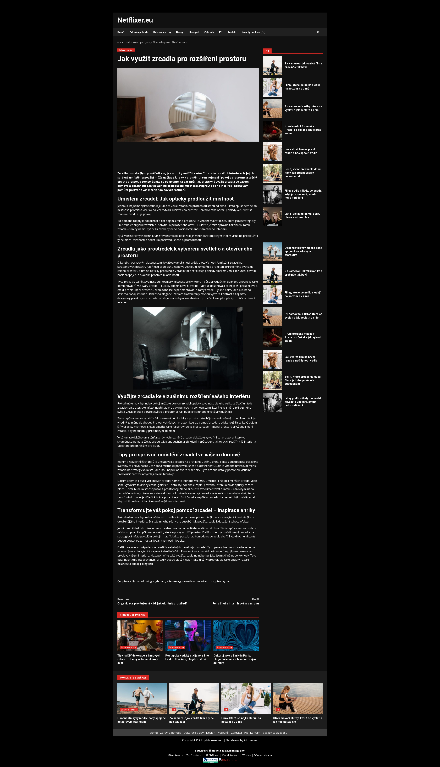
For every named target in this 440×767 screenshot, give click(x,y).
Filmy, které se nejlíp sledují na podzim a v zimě (272, 87)
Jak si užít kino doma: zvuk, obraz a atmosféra (272, 216)
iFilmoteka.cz (176, 755)
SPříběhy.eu (213, 755)
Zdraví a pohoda (138, 32)
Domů (120, 32)
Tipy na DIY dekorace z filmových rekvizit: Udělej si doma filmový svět (140, 635)
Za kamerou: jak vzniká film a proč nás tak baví (272, 65)
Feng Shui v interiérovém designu (236, 601)
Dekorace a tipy (162, 32)
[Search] (318, 32)
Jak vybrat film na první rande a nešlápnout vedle (272, 151)
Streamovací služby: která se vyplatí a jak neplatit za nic (272, 108)
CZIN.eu (247, 755)
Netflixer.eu (135, 20)
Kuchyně (194, 32)
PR (220, 32)
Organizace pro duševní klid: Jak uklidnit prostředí (152, 601)
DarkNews (232, 740)
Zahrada (209, 32)
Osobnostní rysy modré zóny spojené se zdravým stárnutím (272, 251)
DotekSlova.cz (230, 755)
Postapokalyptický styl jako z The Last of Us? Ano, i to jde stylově (188, 635)
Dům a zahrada (263, 755)
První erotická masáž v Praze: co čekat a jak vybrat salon (272, 130)
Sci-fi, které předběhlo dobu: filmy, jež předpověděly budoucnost (272, 173)
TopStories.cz (194, 755)
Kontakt (232, 32)
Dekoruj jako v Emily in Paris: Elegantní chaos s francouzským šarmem (236, 635)
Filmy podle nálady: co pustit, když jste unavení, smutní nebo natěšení (272, 194)
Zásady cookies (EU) (253, 32)
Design (180, 32)
